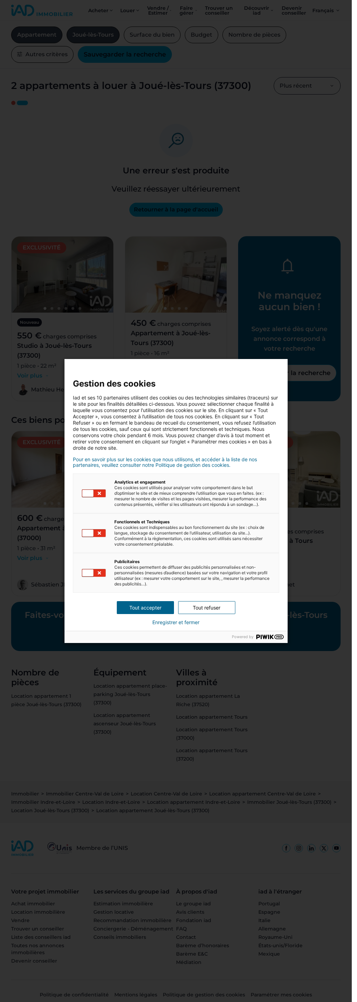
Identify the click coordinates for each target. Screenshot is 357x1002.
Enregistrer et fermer (175, 622)
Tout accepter (145, 608)
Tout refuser (206, 608)
